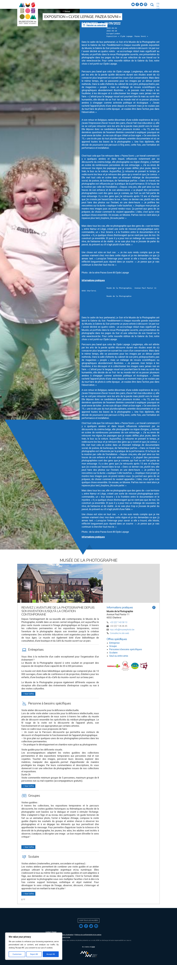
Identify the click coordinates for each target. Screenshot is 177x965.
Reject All (34, 954)
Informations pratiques (93, 280)
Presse (54, 932)
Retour (66, 11)
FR (158, 3)
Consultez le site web (119, 633)
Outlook (85, 309)
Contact (48, 932)
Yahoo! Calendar (89, 314)
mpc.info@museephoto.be (122, 629)
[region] (33, 946)
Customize (17, 954)
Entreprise (114, 643)
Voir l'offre (28, 694)
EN (158, 9)
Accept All (51, 954)
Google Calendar (89, 307)
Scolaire (113, 652)
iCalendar (86, 304)
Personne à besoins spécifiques (125, 649)
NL (158, 6)
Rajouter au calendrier (94, 25)
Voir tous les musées (88, 920)
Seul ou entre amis (118, 656)
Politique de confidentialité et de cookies (88, 935)
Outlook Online (88, 312)
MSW (93, 947)
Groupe (113, 646)
